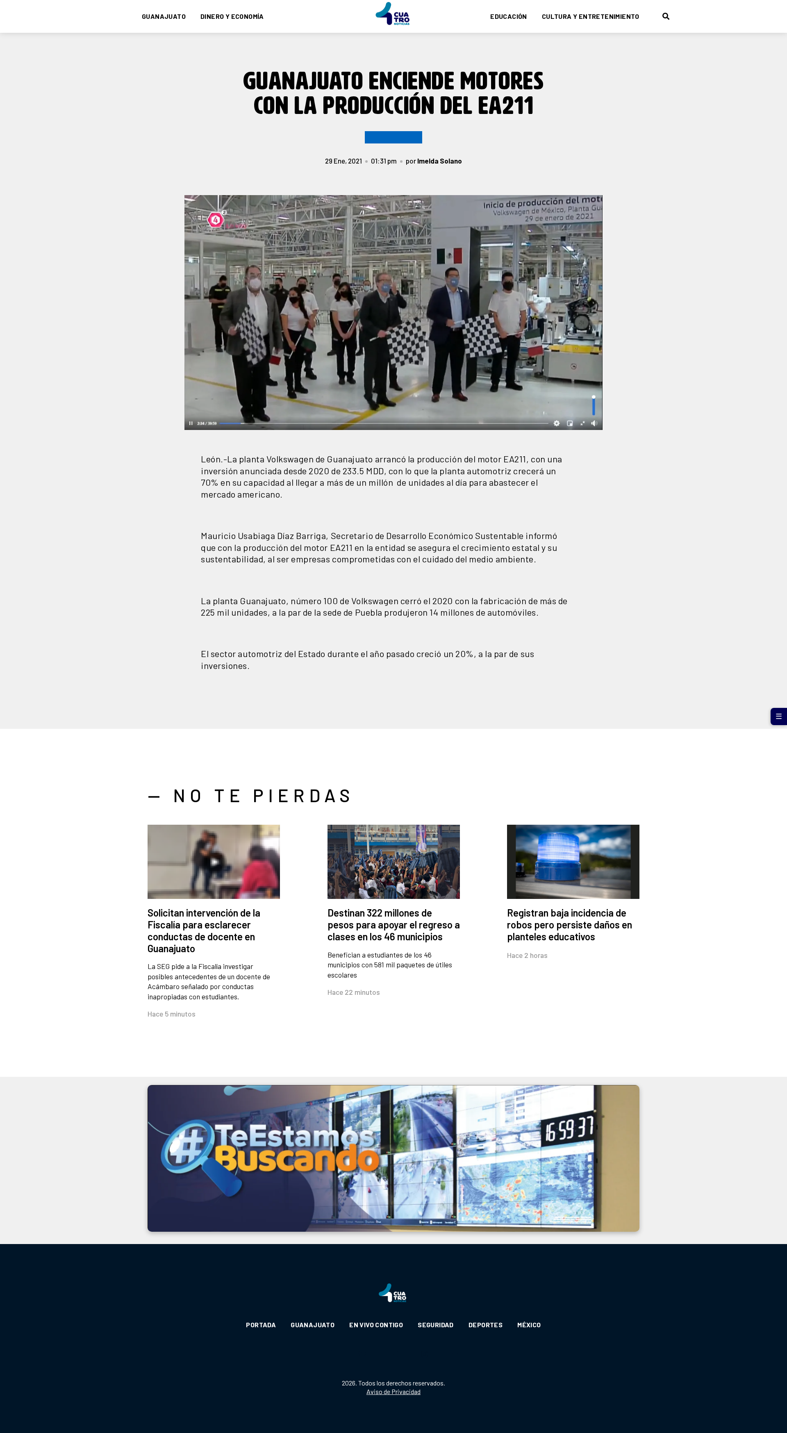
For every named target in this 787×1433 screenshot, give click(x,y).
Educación (508, 16)
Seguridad (436, 1324)
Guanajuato (164, 16)
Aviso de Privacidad (393, 1391)
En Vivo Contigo (376, 1324)
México (529, 1324)
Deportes (486, 1324)
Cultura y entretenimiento (590, 16)
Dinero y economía (232, 16)
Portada (261, 1324)
